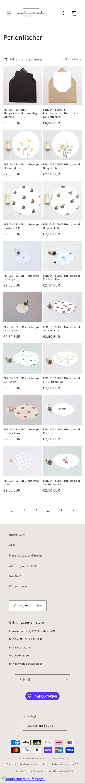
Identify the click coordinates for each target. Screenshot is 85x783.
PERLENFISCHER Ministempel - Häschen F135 (22, 226)
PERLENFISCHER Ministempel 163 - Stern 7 (21, 379)
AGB (12, 545)
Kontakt (15, 576)
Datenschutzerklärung (25, 555)
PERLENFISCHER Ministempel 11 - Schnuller (61, 277)
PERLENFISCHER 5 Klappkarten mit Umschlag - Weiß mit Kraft (60, 113)
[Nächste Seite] (73, 510)
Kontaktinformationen (60, 771)
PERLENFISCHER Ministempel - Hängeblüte (62, 166)
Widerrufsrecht (20, 586)
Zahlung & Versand (23, 566)
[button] (9, 13)
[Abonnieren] (65, 679)
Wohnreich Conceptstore (40, 758)
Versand (20, 771)
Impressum (17, 535)
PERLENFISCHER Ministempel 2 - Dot (21, 482)
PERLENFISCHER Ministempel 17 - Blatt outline (61, 379)
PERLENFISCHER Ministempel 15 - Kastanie (61, 328)
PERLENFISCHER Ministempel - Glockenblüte (22, 166)
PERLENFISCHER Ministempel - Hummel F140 (62, 226)
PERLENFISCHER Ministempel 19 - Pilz (61, 431)
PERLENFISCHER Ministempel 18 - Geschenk (21, 431)
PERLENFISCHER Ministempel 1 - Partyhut (21, 277)
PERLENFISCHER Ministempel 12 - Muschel (21, 328)
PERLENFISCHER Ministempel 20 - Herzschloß (61, 482)
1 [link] (12, 510)
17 (60, 510)
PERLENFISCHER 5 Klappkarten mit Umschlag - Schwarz (21, 113)
